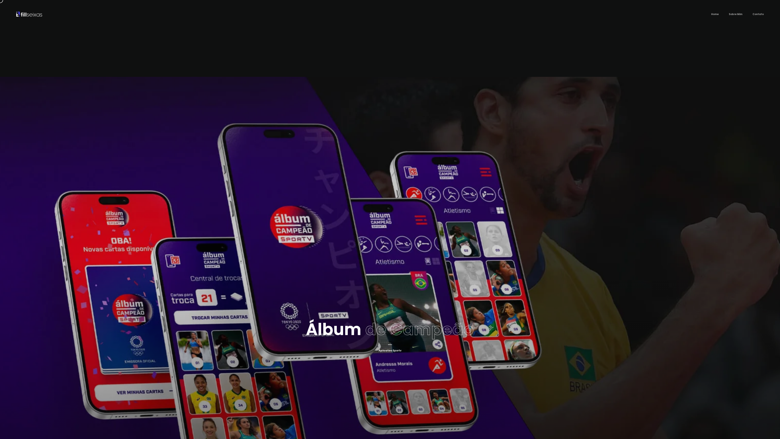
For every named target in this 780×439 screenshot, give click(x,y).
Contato (758, 14)
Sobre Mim (735, 14)
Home (715, 14)
